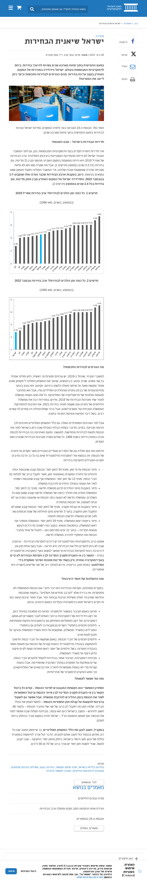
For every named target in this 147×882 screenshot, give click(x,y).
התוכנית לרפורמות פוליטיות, (88, 771)
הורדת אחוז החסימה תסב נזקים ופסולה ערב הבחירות (72, 808)
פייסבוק (123, 42)
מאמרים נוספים (89, 828)
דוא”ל (124, 66)
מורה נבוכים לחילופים (91, 798)
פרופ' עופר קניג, (71, 54)
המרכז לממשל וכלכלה (58, 771)
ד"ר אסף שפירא (54, 54)
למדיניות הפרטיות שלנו (90, 877)
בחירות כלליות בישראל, (90, 767)
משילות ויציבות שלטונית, (24, 767)
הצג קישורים (126, 858)
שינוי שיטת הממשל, (66, 767)
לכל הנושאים (89, 782)
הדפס (124, 79)
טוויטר (124, 55)
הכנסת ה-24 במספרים (90, 818)
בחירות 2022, (46, 767)
